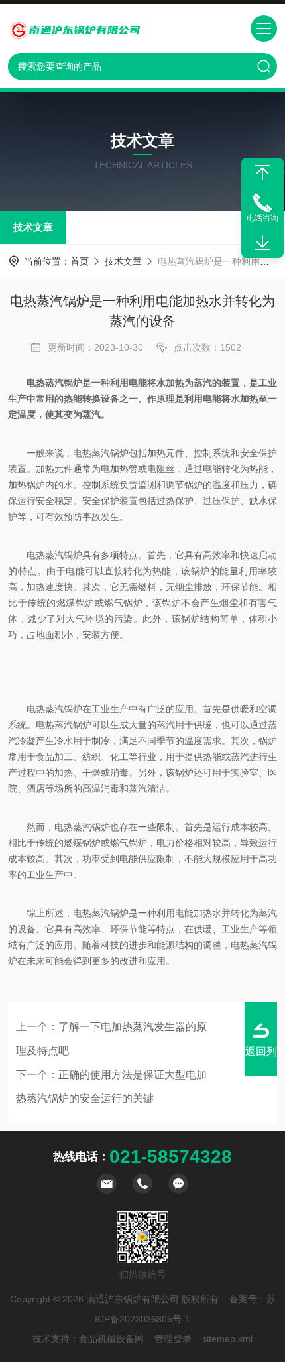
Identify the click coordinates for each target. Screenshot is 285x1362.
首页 (79, 261)
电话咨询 (262, 218)
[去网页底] (262, 243)
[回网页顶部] (262, 172)
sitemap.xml (227, 1338)
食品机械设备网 (111, 1338)
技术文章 (33, 227)
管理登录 (173, 1338)
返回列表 (261, 1061)
